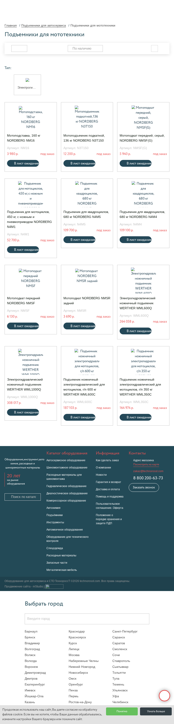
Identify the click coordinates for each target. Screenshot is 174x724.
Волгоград (32, 649)
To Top (164, 695)
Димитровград (35, 672)
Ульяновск (120, 690)
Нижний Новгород (82, 666)
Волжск (30, 655)
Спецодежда (54, 548)
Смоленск (119, 649)
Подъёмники (54, 515)
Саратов (118, 643)
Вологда (31, 661)
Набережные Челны (84, 661)
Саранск (118, 637)
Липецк (74, 649)
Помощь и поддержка (109, 496)
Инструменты (55, 522)
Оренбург (76, 684)
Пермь (73, 696)
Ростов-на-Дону (80, 702)
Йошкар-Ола (34, 696)
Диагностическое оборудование (67, 493)
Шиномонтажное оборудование (66, 467)
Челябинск (120, 702)
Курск (73, 643)
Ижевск (30, 690)
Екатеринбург (35, 684)
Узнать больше (156, 711)
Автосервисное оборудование (65, 460)
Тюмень (118, 684)
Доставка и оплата (108, 489)
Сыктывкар (120, 666)
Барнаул (31, 631)
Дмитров (31, 678)
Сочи (116, 655)
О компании (103, 467)
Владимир (32, 643)
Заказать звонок (144, 487)
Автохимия (53, 507)
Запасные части (56, 562)
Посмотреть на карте (146, 464)
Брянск (30, 637)
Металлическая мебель (61, 570)
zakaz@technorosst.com (148, 471)
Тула (115, 678)
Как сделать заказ (107, 460)
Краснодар (77, 631)
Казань (30, 702)
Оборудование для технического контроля (67, 539)
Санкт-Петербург (125, 631)
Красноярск (77, 637)
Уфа (115, 696)
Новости (101, 474)
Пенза (73, 690)
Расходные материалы (61, 555)
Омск (72, 678)
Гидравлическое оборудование (66, 486)
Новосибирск (78, 672)
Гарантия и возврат (108, 482)
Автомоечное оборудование (64, 529)
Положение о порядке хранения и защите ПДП (109, 519)
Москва (74, 655)
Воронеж (31, 666)
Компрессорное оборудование (66, 500)
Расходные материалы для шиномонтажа (64, 476)
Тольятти (119, 672)
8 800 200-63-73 (148, 478)
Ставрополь (121, 661)
